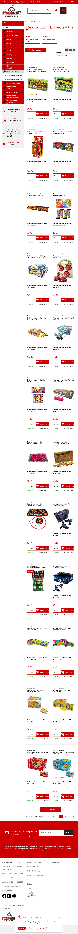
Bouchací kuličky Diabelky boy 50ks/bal (63, 753)
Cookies (29, 884)
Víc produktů (50, 810)
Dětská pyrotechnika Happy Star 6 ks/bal (37, 629)
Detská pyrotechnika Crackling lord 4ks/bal (35, 194)
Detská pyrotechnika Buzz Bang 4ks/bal (36, 319)
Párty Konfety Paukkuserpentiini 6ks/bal (36, 567)
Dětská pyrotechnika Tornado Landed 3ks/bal (63, 381)
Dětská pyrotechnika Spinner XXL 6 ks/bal (63, 691)
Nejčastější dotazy (33, 871)
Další (72, 2)
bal (32, 114)
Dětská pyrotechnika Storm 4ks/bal (37, 381)
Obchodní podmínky (34, 862)
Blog (28, 879)
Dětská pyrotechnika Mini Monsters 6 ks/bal (62, 629)
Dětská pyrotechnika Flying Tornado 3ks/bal (62, 567)
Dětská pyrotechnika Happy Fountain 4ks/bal (62, 194)
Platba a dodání (32, 867)
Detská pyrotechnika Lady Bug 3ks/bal (62, 256)
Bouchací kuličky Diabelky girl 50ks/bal (37, 753)
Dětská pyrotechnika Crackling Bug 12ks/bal (61, 443)
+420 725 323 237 (35, 2)
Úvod (7, 2)
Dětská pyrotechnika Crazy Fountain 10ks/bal (36, 691)
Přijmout (21, 928)
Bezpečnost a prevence (60, 2)
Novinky (5, 27)
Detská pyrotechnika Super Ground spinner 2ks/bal (37, 256)
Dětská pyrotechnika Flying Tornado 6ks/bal (62, 505)
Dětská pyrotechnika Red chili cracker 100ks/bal (37, 132)
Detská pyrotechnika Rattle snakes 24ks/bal (62, 132)
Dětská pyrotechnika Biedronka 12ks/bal (34, 443)
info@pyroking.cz (19, 2)
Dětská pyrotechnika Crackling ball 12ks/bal (61, 70)
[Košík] (63, 10)
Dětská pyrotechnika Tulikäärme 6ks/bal (34, 505)
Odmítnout (42, 928)
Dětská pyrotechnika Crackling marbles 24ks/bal (37, 70)
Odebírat (68, 832)
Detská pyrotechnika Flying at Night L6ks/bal (63, 319)
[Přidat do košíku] (42, 113)
